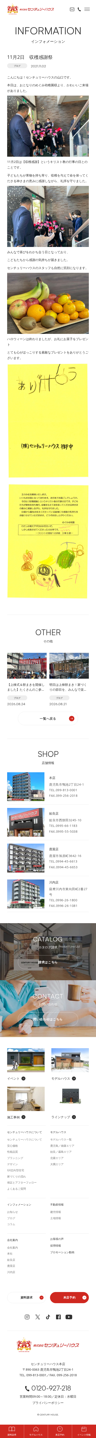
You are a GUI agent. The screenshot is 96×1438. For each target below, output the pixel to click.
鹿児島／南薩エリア (62, 1146)
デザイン (12, 1164)
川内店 (11, 1272)
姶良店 (11, 1260)
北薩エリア (57, 1158)
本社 (10, 1253)
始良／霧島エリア (61, 1152)
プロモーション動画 (62, 1252)
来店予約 (69, 1297)
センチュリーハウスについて (24, 1139)
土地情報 (55, 1218)
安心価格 (12, 1146)
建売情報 (55, 1212)
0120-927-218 (51, 1388)
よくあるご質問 (16, 1189)
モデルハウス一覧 (61, 1139)
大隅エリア (57, 1164)
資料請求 (27, 1297)
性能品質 (12, 1152)
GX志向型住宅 (15, 1170)
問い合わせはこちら (48, 1019)
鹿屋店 (11, 1266)
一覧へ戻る (48, 718)
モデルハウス (36, 1434)
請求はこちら (48, 962)
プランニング (15, 1158)
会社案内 (12, 1247)
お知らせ (12, 1212)
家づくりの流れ (16, 1176)
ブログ (17, 65)
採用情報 (55, 1245)
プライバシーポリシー (48, 1403)
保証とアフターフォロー (22, 1182)
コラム (11, 1224)
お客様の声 (57, 1238)
